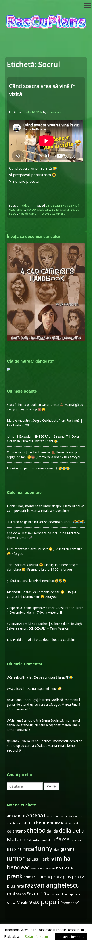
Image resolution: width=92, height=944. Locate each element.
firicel (28, 849)
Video (25, 205)
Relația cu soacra (50, 209)
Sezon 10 (36, 893)
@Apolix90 (14, 688)
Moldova (32, 209)
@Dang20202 (17, 741)
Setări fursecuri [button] (37, 936)
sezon (21, 893)
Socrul (13, 214)
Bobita (59, 823)
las (28, 859)
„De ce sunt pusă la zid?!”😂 (52, 677)
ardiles (51, 816)
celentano (16, 831)
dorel (51, 840)
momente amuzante (43, 868)
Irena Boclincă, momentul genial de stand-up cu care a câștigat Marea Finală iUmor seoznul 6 (43, 704)
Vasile (22, 902)
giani (56, 850)
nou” (60, 868)
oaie (69, 868)
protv (44, 876)
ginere (21, 209)
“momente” (69, 902)
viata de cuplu (27, 214)
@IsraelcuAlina (17, 677)
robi (11, 893)
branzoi (72, 822)
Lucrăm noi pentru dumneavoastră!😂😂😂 (38, 468)
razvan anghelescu (52, 885)
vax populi (44, 901)
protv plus (61, 876)
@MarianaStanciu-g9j (22, 700)
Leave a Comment (53, 214)
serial (65, 209)
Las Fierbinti (43, 859)
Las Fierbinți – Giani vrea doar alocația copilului (41, 639)
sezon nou (53, 894)
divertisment (38, 840)
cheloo (36, 830)
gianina (68, 849)
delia (65, 830)
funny (43, 848)
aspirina (27, 822)
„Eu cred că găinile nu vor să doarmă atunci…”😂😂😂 (46, 522)
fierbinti (15, 849)
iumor (16, 858)
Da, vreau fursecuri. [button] (71, 937)
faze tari (76, 840)
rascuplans (54, 112)
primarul (30, 876)
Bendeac (45, 822)
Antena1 (36, 815)
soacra (75, 209)
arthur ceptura (65, 816)
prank (15, 876)
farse (63, 839)
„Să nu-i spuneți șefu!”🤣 (44, 688)
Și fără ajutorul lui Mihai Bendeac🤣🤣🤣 (36, 581)
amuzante (16, 815)
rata (20, 886)
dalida (52, 831)
